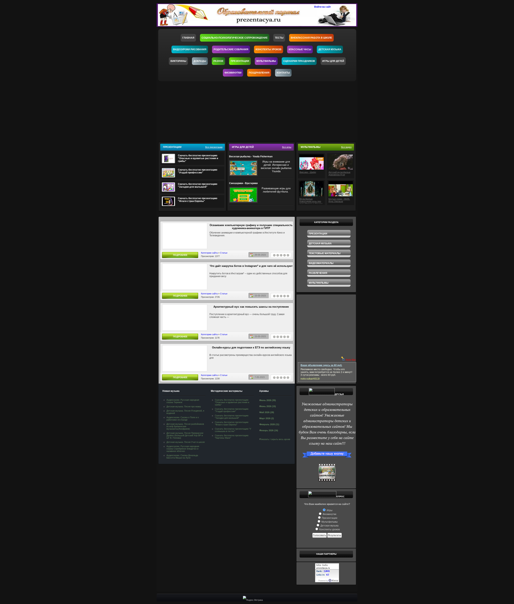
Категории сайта (209, 253)
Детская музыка (329, 49)
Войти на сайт (322, 6)
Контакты (283, 72)
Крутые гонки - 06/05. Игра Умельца (339, 200)
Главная (188, 37)
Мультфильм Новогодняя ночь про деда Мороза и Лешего (310, 201)
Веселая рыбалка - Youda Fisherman (250, 156)
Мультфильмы (266, 61)
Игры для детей (333, 61)
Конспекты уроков (268, 49)
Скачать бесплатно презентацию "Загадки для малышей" (197, 185)
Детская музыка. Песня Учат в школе (185, 442)
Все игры (286, 147)
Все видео (346, 147)
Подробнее (180, 255)
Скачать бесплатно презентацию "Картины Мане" (231, 436)
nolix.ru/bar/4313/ (310, 378)
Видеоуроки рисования (189, 49)
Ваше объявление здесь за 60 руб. (321, 365)
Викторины (178, 61)
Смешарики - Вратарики (243, 183)
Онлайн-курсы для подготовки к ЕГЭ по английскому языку (251, 347)
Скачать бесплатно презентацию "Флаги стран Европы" (197, 200)
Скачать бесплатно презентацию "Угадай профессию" (197, 171)
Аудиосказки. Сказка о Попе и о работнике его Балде (182, 418)
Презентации (240, 61)
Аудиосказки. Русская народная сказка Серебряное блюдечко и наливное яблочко (182, 448)
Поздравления (259, 72)
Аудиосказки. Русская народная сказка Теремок (182, 401)
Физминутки (233, 72)
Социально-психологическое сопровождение (235, 37)
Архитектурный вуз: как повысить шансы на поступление (251, 306)
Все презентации (213, 147)
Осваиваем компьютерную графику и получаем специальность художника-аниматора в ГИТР (251, 227)
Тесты (279, 37)
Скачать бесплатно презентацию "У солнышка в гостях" (233, 430)
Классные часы (300, 49)
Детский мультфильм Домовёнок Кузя (339, 173)
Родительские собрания (231, 49)
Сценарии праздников (299, 61)
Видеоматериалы (321, 263)
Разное (218, 61)
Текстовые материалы (325, 253)
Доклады (200, 61)
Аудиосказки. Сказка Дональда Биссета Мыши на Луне (182, 456)
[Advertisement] (259, 110)
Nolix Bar (351, 359)
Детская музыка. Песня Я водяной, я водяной (185, 411)
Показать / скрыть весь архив (275, 439)
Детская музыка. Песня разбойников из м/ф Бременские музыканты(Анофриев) (185, 426)
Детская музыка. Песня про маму (183, 406)
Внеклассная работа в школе (311, 37)
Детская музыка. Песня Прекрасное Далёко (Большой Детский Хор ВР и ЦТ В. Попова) (184, 435)
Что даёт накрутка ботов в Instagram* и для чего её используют (251, 265)
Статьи (223, 253)
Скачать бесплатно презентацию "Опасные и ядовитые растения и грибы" (198, 158)
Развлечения (318, 273)
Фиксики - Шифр (307, 172)
